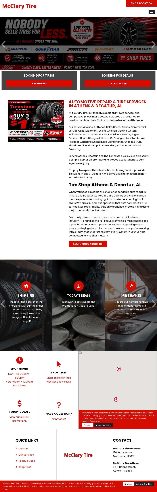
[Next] (153, 44)
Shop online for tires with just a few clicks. (58, 377)
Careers (23, 448)
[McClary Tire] (19, 5)
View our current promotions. (19, 416)
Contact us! (59, 416)
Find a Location (141, 3)
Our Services (26, 454)
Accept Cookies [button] (144, 484)
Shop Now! (39, 83)
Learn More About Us (87, 244)
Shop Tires (25, 467)
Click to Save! (118, 83)
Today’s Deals (27, 461)
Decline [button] (128, 484)
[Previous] (4, 44)
